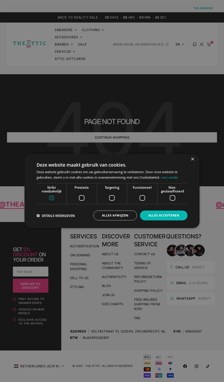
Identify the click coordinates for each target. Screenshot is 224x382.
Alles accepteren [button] (163, 215)
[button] (56, 215)
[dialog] (112, 191)
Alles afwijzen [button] (115, 215)
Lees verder (169, 177)
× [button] (192, 159)
